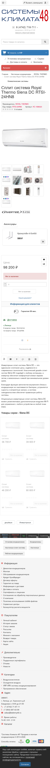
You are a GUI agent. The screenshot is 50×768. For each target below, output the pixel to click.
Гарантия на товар (11, 583)
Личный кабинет (10, 620)
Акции (5, 644)
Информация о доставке (13, 586)
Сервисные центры (11, 604)
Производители (9, 657)
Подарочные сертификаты (14, 660)
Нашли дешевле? (25, 298)
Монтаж (6, 571)
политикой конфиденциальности (19, 758)
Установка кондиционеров (14, 542)
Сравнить (8, 459)
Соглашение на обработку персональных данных (24, 595)
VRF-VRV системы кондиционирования (19, 685)
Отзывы (6, 663)
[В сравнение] (44, 264)
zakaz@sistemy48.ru (12, 712)
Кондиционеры (35, 542)
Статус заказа (9, 626)
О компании (8, 598)
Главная (5, 74)
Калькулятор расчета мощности (16, 607)
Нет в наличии (24, 291)
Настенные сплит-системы (15, 548)
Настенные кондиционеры (21, 74)
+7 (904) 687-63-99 (11, 709)
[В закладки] (44, 259)
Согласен (25, 764)
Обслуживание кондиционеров (16, 574)
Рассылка (7, 629)
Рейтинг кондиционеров (14, 554)
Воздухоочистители (11, 679)
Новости (6, 666)
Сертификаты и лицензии (14, 592)
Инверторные (25, 522)
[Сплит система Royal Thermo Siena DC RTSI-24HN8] (25, 138)
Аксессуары (10, 224)
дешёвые (8, 522)
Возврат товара (9, 638)
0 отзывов (18, 109)
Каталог (6, 67)
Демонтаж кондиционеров (14, 568)
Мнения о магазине (11, 635)
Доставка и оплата (11, 589)
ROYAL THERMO (40, 74)
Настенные (35, 548)
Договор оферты (10, 580)
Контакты (7, 632)
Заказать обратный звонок (25, 33)
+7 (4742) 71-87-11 (12, 706)
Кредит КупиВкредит (11, 577)
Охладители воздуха (12, 682)
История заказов (10, 623)
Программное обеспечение (14, 688)
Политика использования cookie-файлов (20, 601)
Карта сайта (8, 641)
